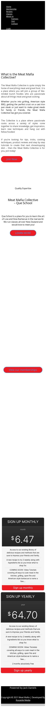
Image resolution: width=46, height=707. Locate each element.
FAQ (13, 21)
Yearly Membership (14, 429)
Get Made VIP (10, 458)
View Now (12, 424)
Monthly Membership (16, 399)
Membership (11, 9)
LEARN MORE (23, 233)
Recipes (9, 11)
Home (8, 6)
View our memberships (23, 370)
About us (10, 16)
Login (8, 28)
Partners (14, 19)
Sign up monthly (23, 587)
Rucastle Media (23, 700)
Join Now (11, 159)
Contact (14, 23)
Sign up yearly (23, 670)
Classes (9, 14)
